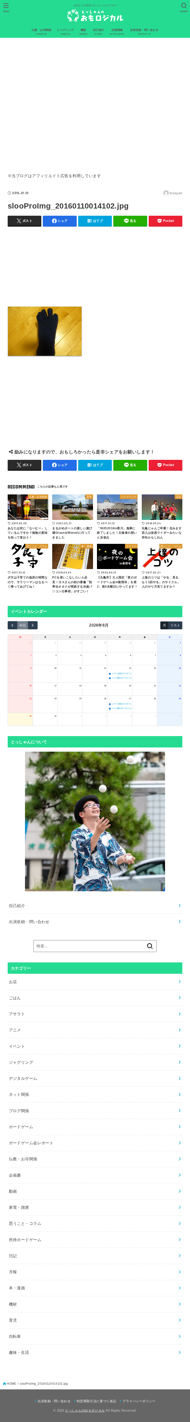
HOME (11, 1383)
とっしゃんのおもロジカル (85, 1410)
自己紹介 (17, 905)
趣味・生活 (19, 1352)
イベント (17, 1046)
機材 (13, 1304)
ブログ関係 (19, 1110)
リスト (175, 625)
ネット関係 (19, 1094)
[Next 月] (33, 625)
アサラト (17, 1014)
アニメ (15, 1030)
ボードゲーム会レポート (31, 1143)
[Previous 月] (12, 625)
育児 (13, 1320)
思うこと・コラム (25, 1223)
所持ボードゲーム (25, 1239)
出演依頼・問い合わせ (29, 921)
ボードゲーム (21, 1127)
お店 (13, 981)
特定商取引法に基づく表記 (96, 1401)
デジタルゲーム (23, 1078)
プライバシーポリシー (138, 1401)
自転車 (15, 1336)
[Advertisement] (95, 103)
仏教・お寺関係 (23, 1159)
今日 (22, 625)
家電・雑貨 (19, 1207)
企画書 (15, 1175)
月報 (13, 1272)
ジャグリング (21, 1062)
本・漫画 (17, 1288)
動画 (13, 1191)
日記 (13, 1255)
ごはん (15, 998)
